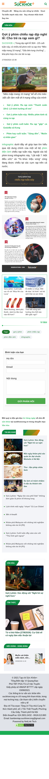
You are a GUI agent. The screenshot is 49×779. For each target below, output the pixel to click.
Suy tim (5, 18)
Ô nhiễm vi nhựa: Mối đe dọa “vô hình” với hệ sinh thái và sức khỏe (35, 291)
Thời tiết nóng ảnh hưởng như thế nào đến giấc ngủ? (33, 312)
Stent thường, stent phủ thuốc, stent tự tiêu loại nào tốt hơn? (14, 312)
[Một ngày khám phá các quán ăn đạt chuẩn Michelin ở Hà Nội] (13, 458)
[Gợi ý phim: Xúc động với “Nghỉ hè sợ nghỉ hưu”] (13, 445)
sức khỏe (6, 422)
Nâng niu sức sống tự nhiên (26, 11)
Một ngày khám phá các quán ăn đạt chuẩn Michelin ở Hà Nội (34, 456)
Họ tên (10, 358)
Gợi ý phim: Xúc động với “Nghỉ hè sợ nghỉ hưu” (33, 443)
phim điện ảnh (10, 337)
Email (9, 367)
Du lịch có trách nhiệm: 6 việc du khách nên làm (34, 483)
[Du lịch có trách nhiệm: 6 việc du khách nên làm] (13, 486)
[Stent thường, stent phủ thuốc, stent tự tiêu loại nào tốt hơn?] (14, 302)
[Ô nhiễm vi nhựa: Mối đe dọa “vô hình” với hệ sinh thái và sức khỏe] (35, 282)
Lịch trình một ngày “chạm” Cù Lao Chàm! (25, 506)
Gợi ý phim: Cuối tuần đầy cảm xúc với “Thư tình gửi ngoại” (23, 534)
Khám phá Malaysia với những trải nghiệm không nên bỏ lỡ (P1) (25, 545)
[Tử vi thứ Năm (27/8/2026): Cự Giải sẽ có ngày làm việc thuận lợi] (24, 617)
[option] (24, 658)
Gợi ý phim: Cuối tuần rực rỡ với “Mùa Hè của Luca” (13, 291)
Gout (43, 11)
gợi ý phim (17, 332)
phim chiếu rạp (33, 332)
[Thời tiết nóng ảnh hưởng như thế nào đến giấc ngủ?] (35, 302)
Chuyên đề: (7, 11)
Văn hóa (5, 425)
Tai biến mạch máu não (12, 15)
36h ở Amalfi (11, 514)
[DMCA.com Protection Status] (24, 725)
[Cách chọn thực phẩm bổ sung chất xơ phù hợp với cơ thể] (15, 659)
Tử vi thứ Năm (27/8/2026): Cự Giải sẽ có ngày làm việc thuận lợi (23, 633)
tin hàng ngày (29, 418)
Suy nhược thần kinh (33, 15)
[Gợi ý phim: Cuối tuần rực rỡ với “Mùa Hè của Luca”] (14, 282)
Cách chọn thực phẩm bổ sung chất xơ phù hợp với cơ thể (31, 656)
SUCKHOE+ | (8, 43)
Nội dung (11, 378)
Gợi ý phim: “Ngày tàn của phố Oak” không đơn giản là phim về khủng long (25, 497)
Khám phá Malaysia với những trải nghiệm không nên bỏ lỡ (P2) (25, 523)
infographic (25, 337)
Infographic (8, 144)
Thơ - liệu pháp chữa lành (33, 468)
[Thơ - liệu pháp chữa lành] (13, 472)
